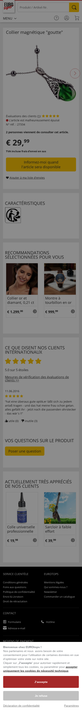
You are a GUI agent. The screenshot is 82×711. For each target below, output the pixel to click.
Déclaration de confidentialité (21, 705)
